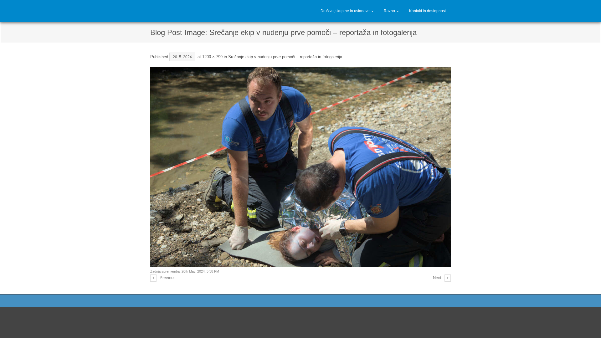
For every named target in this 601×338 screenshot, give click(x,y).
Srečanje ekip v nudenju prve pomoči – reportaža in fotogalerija (285, 56)
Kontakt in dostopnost (427, 11)
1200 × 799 (212, 56)
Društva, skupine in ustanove (345, 11)
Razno (389, 11)
